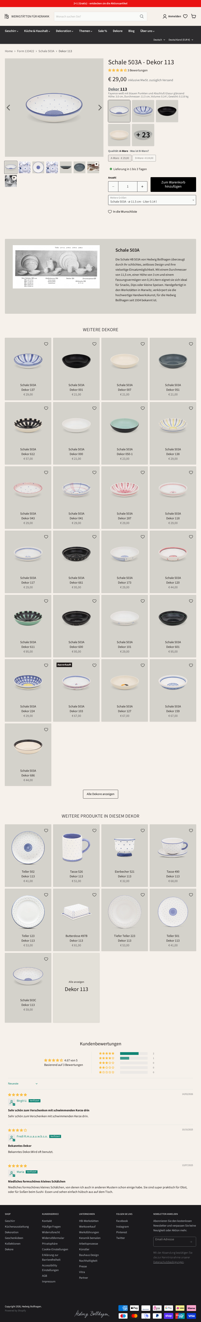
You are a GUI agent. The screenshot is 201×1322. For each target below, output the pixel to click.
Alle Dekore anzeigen (100, 794)
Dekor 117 (28, 582)
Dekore (117, 31)
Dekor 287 (124, 518)
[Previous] (9, 108)
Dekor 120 (173, 582)
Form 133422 (25, 51)
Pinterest (121, 1232)
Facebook (122, 1221)
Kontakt (47, 1221)
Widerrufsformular (53, 1238)
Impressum (48, 1281)
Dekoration (64, 31)
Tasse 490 (173, 872)
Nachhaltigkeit (88, 1261)
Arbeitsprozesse (88, 1244)
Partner (83, 1278)
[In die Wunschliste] (46, 344)
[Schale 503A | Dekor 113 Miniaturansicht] (11, 167)
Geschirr (11, 31)
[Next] (99, 108)
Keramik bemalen (89, 1238)
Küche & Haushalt (36, 31)
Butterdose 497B (76, 936)
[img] (17, 1095)
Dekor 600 (76, 647)
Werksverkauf (87, 1227)
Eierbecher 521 (124, 872)
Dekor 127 (124, 711)
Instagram (122, 1227)
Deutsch (157, 40)
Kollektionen (12, 1244)
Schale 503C (28, 1000)
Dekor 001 (76, 390)
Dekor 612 (28, 454)
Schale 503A (46, 51)
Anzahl (112, 177)
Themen (85, 31)
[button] (118, 70)
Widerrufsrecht (51, 1232)
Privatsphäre (50, 1244)
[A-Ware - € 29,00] (120, 162)
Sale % (102, 31)
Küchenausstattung (17, 1227)
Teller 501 (173, 936)
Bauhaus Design (89, 1255)
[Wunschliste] (185, 16)
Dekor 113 (28, 876)
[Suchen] (141, 16)
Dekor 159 (173, 711)
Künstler (84, 1249)
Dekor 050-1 (125, 454)
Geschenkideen (14, 1238)
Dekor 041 (76, 518)
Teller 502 (28, 872)
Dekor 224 (28, 711)
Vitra (82, 1272)
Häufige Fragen (51, 1227)
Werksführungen (89, 1232)
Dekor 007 (124, 390)
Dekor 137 (28, 390)
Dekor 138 (173, 454)
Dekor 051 (173, 390)
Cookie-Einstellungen (55, 1249)
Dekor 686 (28, 775)
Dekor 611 (28, 647)
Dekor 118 (173, 518)
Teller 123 (28, 936)
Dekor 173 (124, 582)
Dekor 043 (28, 518)
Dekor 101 (124, 647)
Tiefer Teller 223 (124, 936)
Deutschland (179, 40)
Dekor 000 (76, 454)
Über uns (146, 31)
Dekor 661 (76, 582)
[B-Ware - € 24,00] (144, 162)
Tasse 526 (76, 872)
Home (9, 51)
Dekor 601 (173, 647)
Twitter (120, 1238)
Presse (83, 1266)
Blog (131, 31)
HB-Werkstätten (89, 1221)
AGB (44, 1276)
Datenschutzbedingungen (168, 1262)
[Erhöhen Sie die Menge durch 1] (142, 186)
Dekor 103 (76, 711)
